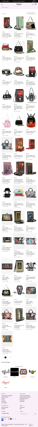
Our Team (3, 399)
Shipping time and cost (24, 398)
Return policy (22, 399)
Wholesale (3, 408)
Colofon (2, 424)
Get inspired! (22, 407)
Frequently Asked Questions (25, 395)
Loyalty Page (22, 401)
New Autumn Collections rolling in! (19, 1)
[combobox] (19, 7)
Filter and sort (32, 13)
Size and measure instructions (25, 396)
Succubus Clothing (4, 396)
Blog (20, 408)
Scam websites (4, 402)
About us (3, 398)
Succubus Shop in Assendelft (6, 395)
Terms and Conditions (9, 424)
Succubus (5, 425)
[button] (36, 4)
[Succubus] (19, 4)
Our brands (3, 401)
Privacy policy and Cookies (19, 424)
